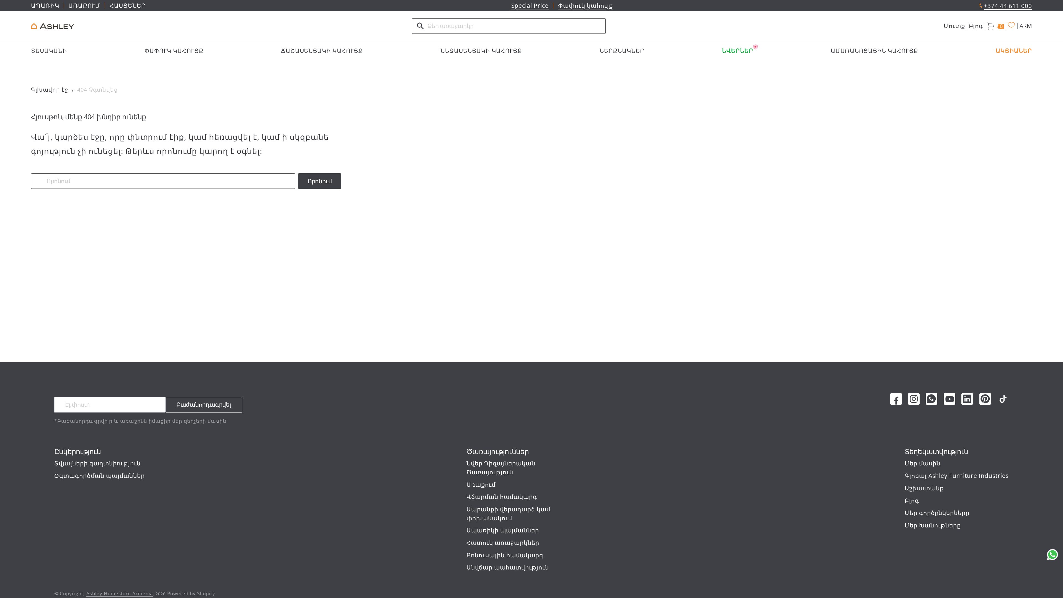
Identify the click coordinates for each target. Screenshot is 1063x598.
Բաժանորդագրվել (203, 404)
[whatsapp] (931, 399)
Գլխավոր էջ (49, 89)
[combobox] (509, 26)
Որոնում (320, 181)
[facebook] (896, 399)
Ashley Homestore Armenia (119, 593)
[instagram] (914, 399)
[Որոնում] (420, 26)
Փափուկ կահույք (585, 5)
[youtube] (949, 399)
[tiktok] (1003, 399)
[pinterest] (985, 399)
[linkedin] (967, 399)
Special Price (530, 5)
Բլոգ (976, 26)
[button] (954, 26)
